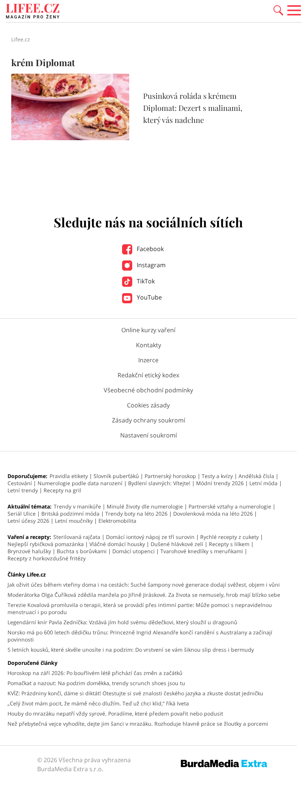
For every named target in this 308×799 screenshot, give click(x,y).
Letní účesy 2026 (28, 520)
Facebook (149, 249)
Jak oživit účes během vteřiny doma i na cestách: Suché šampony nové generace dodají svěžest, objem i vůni (144, 584)
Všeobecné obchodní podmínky (148, 390)
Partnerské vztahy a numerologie (230, 506)
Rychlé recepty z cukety (229, 536)
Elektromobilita (117, 520)
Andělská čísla (256, 476)
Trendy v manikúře (77, 506)
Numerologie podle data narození (80, 483)
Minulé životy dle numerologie (145, 506)
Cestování (20, 483)
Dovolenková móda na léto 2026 (213, 513)
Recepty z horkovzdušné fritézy (47, 558)
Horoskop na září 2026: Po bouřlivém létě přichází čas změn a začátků (95, 672)
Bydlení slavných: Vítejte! (159, 483)
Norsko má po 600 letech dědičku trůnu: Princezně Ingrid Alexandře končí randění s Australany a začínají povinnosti (140, 636)
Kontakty (148, 345)
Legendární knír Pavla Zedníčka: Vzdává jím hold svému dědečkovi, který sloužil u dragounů (122, 622)
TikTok (145, 281)
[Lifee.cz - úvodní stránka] (32, 12)
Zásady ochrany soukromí (148, 420)
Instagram (150, 265)
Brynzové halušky (29, 551)
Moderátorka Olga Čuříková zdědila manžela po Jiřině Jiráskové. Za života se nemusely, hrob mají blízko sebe (144, 594)
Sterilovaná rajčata (76, 536)
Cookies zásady (148, 405)
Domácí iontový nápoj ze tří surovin (150, 536)
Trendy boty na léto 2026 (136, 513)
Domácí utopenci (133, 551)
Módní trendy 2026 (220, 483)
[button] (278, 10)
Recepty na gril (62, 490)
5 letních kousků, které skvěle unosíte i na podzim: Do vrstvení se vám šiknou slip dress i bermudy (131, 649)
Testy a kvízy (217, 476)
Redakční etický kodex (148, 375)
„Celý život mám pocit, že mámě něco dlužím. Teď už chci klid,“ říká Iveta (98, 703)
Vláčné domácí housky (117, 544)
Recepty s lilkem (229, 544)
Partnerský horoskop (170, 476)
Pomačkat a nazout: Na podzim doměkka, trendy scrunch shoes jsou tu (96, 683)
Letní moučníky (74, 520)
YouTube (148, 297)
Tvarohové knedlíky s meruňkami (201, 551)
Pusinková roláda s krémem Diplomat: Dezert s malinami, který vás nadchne (192, 108)
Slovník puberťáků (116, 476)
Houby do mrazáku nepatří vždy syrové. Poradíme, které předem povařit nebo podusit (115, 713)
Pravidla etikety (69, 476)
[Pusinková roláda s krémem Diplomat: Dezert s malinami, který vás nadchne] (70, 138)
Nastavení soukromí (148, 435)
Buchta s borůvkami (82, 551)
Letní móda (263, 483)
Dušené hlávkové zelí (177, 544)
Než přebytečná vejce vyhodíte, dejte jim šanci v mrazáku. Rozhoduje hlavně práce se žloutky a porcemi (138, 723)
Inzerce (148, 360)
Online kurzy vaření (148, 330)
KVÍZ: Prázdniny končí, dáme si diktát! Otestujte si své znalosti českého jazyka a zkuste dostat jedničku (135, 693)
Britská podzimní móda (70, 513)
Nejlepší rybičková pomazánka (46, 544)
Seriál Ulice (22, 513)
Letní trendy (23, 490)
